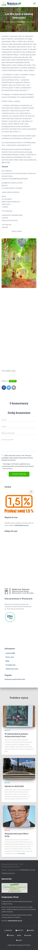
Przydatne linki (10, 665)
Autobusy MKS (10, 653)
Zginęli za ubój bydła (14, 786)
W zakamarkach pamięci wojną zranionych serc (16, 735)
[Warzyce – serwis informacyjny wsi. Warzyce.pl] (12, 3)
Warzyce (9, 930)
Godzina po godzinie (12, 679)
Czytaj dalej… (22, 853)
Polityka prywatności (8, 873)
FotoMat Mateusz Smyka (27, 870)
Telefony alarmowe (12, 669)
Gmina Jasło (10, 657)
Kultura (28, 935)
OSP (20, 935)
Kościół (31, 930)
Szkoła (11, 935)
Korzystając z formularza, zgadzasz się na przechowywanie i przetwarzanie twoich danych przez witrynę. (18, 466)
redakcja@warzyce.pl (21, 525)
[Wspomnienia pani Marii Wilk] (19, 816)
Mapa (7, 661)
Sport (20, 940)
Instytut (12, 381)
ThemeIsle (27, 945)
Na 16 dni (22, 679)
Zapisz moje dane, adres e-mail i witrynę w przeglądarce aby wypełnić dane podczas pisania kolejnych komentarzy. (17, 458)
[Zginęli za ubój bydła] (19, 768)
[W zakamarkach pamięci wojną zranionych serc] (19, 716)
